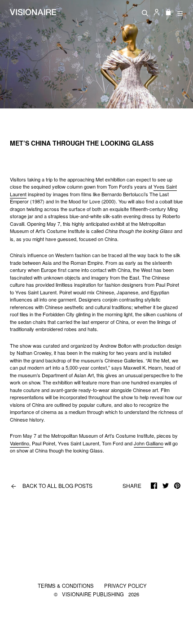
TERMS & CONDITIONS (66, 585)
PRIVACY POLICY (125, 585)
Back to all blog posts (51, 486)
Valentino (19, 443)
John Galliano (148, 443)
